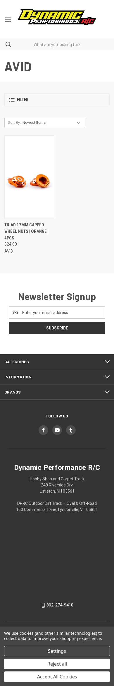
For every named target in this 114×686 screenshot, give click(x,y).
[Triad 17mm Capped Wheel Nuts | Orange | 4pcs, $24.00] (29, 177)
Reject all (57, 664)
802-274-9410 (59, 605)
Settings (57, 651)
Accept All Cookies (57, 676)
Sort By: (14, 122)
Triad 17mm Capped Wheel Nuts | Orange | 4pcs (26, 231)
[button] (57, 99)
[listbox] (52, 122)
